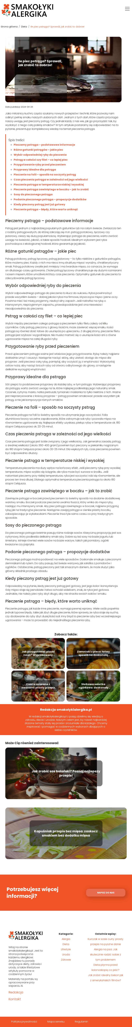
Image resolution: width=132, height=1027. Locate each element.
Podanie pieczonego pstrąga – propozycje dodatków (50, 199)
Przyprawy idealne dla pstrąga (35, 169)
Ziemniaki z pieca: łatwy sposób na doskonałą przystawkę (93, 653)
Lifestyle (66, 949)
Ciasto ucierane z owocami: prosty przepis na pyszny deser (38, 686)
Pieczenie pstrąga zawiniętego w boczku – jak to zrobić (51, 189)
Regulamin (81, 1021)
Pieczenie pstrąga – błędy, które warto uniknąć (46, 209)
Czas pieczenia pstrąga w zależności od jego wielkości (51, 179)
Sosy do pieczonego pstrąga (33, 194)
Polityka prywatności (24, 1021)
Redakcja (16, 992)
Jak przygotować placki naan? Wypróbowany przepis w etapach (38, 653)
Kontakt (15, 999)
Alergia (66, 939)
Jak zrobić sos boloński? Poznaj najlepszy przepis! (66, 773)
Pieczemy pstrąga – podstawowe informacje (44, 145)
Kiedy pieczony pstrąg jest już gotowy (39, 204)
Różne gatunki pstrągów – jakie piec (38, 150)
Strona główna (9, 26)
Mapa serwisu (56, 1021)
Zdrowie (66, 960)
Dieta (24, 26)
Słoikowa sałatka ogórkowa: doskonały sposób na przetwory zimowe (93, 686)
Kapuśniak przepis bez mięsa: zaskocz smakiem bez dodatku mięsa (66, 833)
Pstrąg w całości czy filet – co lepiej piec (41, 160)
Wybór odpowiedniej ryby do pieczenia (40, 155)
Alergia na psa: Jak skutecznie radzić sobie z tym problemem (105, 954)
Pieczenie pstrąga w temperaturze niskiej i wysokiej (49, 184)
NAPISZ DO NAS (105, 892)
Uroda (66, 954)
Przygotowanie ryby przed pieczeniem (40, 164)
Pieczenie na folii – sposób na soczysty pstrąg (45, 174)
